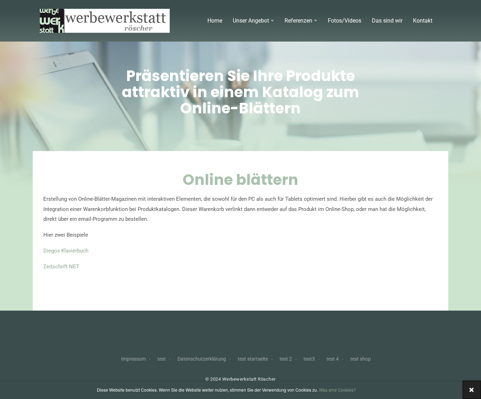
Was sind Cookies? (337, 390)
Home (214, 20)
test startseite (253, 359)
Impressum (133, 359)
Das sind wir (387, 20)
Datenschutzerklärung (201, 359)
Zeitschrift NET (61, 266)
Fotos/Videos (344, 20)
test (161, 359)
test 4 (332, 359)
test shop (360, 359)
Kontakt (422, 20)
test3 (309, 359)
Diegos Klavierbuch (65, 251)
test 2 (286, 359)
